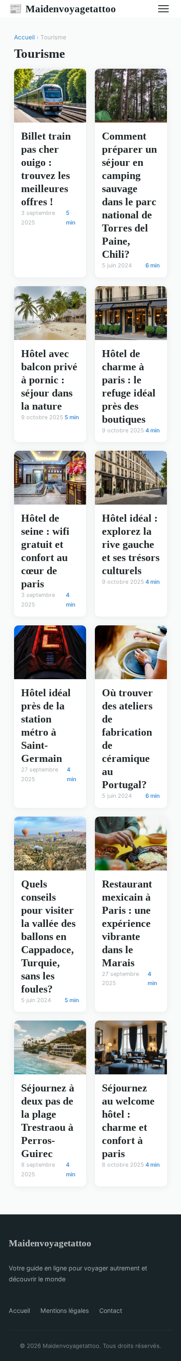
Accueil (24, 37)
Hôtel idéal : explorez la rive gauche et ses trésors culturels (130, 544)
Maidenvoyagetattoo (62, 8)
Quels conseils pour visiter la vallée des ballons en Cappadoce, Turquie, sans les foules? (48, 936)
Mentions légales (64, 1310)
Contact (110, 1310)
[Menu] (163, 9)
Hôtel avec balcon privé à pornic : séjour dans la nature (49, 380)
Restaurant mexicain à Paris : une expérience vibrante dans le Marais (127, 923)
